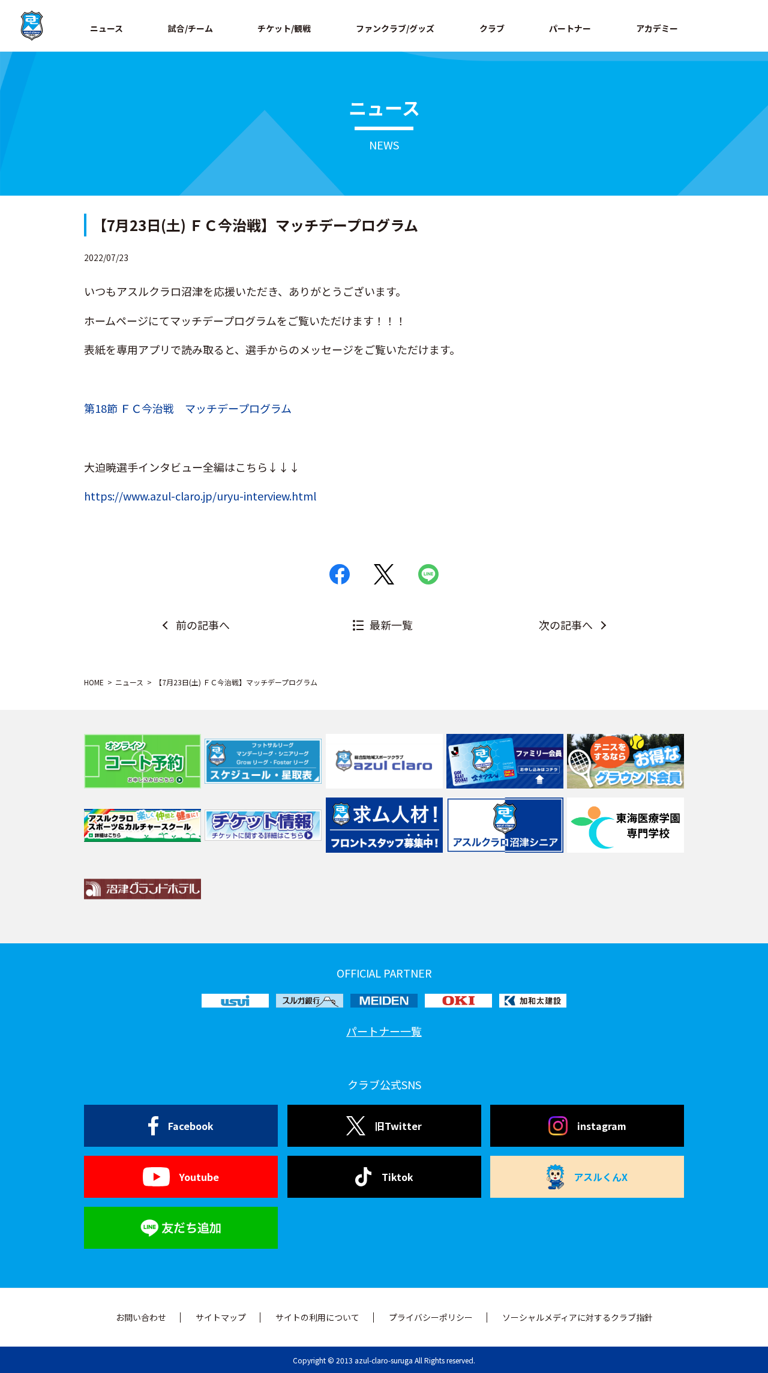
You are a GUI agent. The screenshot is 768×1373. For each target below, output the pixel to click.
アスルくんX (601, 1177)
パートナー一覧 (384, 1031)
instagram (601, 1126)
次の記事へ (566, 624)
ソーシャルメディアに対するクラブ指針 (577, 1317)
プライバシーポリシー (431, 1317)
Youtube (199, 1177)
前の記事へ (203, 624)
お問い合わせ (141, 1317)
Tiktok (397, 1177)
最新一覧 (391, 624)
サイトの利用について (317, 1317)
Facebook (191, 1126)
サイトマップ (221, 1317)
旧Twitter (398, 1126)
